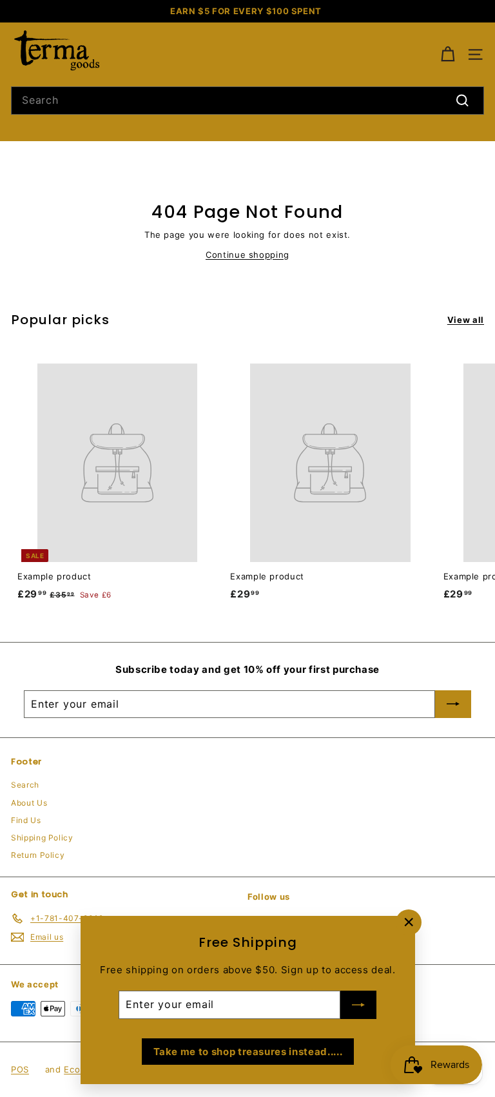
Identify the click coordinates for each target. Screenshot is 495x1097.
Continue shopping (247, 254)
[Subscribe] (358, 1005)
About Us (29, 803)
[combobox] (247, 100)
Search (25, 785)
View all (465, 320)
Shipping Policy (42, 837)
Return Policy (37, 855)
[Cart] (447, 54)
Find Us (26, 820)
